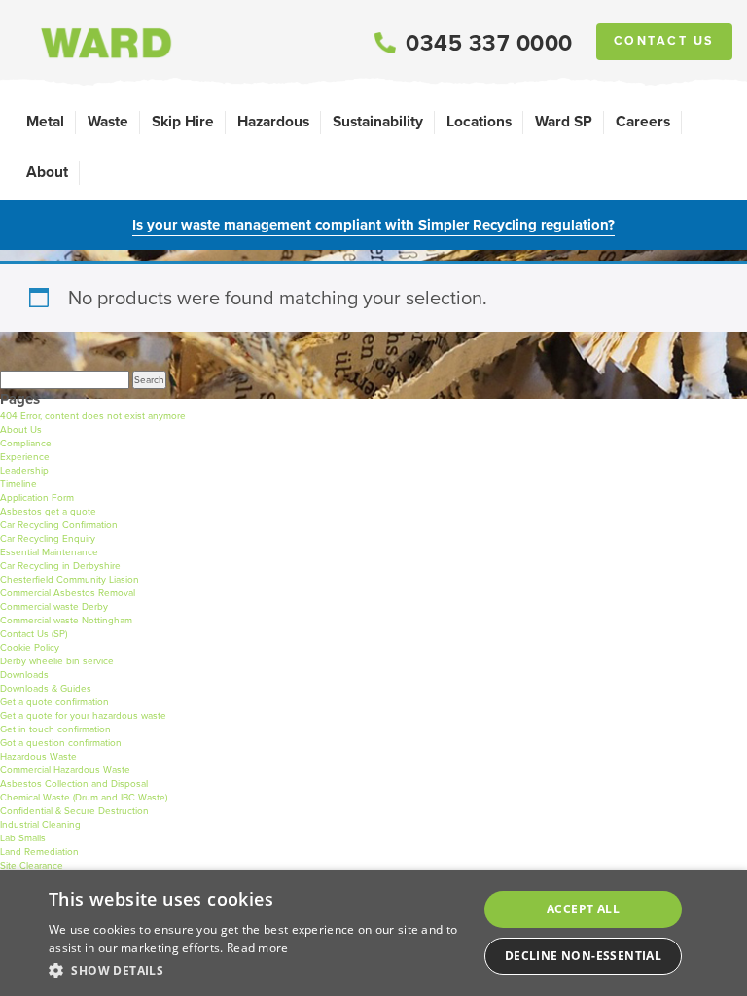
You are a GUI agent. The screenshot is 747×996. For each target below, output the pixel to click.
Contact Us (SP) (33, 633)
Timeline (18, 484)
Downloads (24, 674)
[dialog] (373, 933)
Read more (258, 948)
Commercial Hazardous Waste (65, 770)
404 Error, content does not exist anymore (93, 416)
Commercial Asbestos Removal (67, 593)
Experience (25, 456)
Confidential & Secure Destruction (74, 810)
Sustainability (378, 121)
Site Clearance (31, 865)
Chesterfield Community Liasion (69, 579)
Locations (479, 121)
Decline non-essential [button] (583, 955)
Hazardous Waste (38, 756)
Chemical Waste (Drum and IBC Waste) (83, 797)
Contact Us (664, 41)
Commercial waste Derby (54, 606)
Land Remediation (39, 851)
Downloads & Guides (45, 688)
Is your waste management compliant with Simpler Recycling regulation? (373, 224)
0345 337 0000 (489, 42)
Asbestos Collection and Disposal (74, 783)
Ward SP (563, 121)
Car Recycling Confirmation (59, 524)
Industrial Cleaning (40, 824)
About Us (21, 429)
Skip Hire (183, 121)
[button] (257, 969)
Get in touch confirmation (55, 729)
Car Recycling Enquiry (47, 538)
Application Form (37, 497)
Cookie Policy (29, 647)
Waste (108, 121)
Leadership (24, 470)
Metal (45, 121)
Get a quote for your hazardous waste (83, 715)
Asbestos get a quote (48, 511)
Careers (643, 121)
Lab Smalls (23, 838)
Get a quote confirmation (54, 701)
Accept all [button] (583, 909)
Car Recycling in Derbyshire (60, 565)
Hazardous (273, 121)
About (47, 171)
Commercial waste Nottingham (66, 620)
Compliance (26, 443)
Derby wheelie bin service (57, 661)
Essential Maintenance (49, 552)
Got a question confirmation (61, 742)
